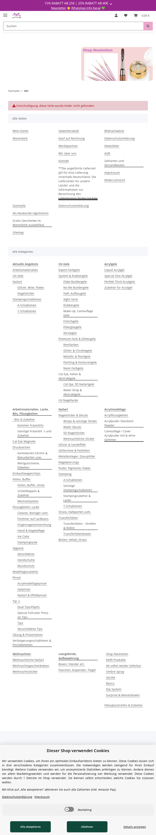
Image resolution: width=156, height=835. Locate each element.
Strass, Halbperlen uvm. (74, 512)
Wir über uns (67, 153)
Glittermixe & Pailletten (74, 450)
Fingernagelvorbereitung (34, 525)
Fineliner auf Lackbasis (33, 519)
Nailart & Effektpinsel (32, 595)
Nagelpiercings (68, 462)
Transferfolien (68, 518)
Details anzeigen (135, 827)
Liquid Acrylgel (114, 270)
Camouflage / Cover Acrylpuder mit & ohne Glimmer (119, 435)
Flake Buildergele (75, 282)
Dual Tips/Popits (28, 607)
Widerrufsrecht (114, 180)
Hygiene (18, 548)
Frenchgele (70, 321)
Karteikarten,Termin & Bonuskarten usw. (32, 455)
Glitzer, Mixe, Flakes (30, 287)
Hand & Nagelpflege (31, 530)
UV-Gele (18, 276)
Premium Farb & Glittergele (77, 339)
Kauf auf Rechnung (71, 138)
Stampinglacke (27, 542)
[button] (116, 15)
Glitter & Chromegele (77, 350)
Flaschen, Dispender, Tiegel (77, 670)
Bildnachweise (114, 131)
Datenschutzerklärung (119, 138)
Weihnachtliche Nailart (28, 660)
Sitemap (18, 232)
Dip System (113, 689)
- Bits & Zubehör (24, 419)
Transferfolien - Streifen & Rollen (79, 526)
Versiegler (70, 333)
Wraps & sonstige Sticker (80, 421)
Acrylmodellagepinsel (32, 583)
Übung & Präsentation (28, 635)
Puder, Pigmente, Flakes (74, 468)
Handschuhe (26, 560)
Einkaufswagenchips (26, 473)
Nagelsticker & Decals (73, 415)
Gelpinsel (23, 589)
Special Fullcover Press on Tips (32, 615)
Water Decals (72, 427)
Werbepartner (68, 146)
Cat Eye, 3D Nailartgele (78, 384)
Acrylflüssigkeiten (116, 415)
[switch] (69, 809)
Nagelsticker (25, 293)
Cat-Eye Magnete (24, 441)
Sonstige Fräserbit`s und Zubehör (34, 433)
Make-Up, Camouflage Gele (78, 313)
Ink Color (23, 536)
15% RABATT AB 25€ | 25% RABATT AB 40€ (76, 3)
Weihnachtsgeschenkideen (31, 666)
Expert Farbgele (69, 270)
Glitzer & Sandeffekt (72, 444)
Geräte (110, 677)
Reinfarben (71, 345)
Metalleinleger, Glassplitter (76, 456)
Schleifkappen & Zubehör (28, 493)
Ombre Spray (115, 671)
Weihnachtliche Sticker (78, 439)
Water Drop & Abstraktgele (72, 392)
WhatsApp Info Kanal (86, 8)
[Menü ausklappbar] (5, 13)
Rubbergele (71, 305)
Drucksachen (21, 447)
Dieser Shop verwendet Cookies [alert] (78, 750)
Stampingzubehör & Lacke (77, 498)
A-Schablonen (26, 305)
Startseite (19, 206)
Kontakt (63, 161)
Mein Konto (20, 131)
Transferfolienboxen (77, 534)
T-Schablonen (26, 311)
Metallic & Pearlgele (76, 356)
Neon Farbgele (73, 368)
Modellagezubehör (25, 572)
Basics (110, 683)
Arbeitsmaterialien (25, 270)
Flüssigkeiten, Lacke (26, 507)
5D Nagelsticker (74, 433)
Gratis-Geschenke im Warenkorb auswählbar (28, 223)
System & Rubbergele (73, 276)
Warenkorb (20, 138)
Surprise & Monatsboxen (123, 695)
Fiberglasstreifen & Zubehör (123, 705)
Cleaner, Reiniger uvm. (32, 513)
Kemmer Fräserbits (30, 425)
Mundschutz (26, 566)
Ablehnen (87, 827)
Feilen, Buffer (22, 479)
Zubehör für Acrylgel (118, 287)
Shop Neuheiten (117, 654)
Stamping (65, 474)
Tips (20, 623)
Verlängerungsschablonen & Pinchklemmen (32, 643)
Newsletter (58, 8)
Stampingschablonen (27, 299)
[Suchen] (148, 26)
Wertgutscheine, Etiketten (28, 465)
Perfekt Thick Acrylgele (119, 282)
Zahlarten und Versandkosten (114, 163)
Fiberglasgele (72, 327)
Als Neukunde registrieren (31, 213)
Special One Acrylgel (118, 276)
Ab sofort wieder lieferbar (123, 666)
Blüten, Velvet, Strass (72, 540)
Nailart (17, 282)
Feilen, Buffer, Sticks (31, 485)
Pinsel (17, 577)
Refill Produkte (116, 660)
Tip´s (16, 601)
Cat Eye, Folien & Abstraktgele (69, 376)
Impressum (112, 172)
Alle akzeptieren (30, 827)
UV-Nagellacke (68, 400)
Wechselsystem (27, 501)
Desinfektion (26, 554)
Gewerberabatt (68, 131)
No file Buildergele (76, 287)
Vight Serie (70, 299)
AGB (107, 153)
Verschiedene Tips (29, 629)
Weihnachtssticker (25, 671)
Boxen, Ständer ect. (71, 664)
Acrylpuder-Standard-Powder (119, 423)
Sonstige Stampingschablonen (77, 488)
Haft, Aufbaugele (74, 293)
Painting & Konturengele (80, 362)
